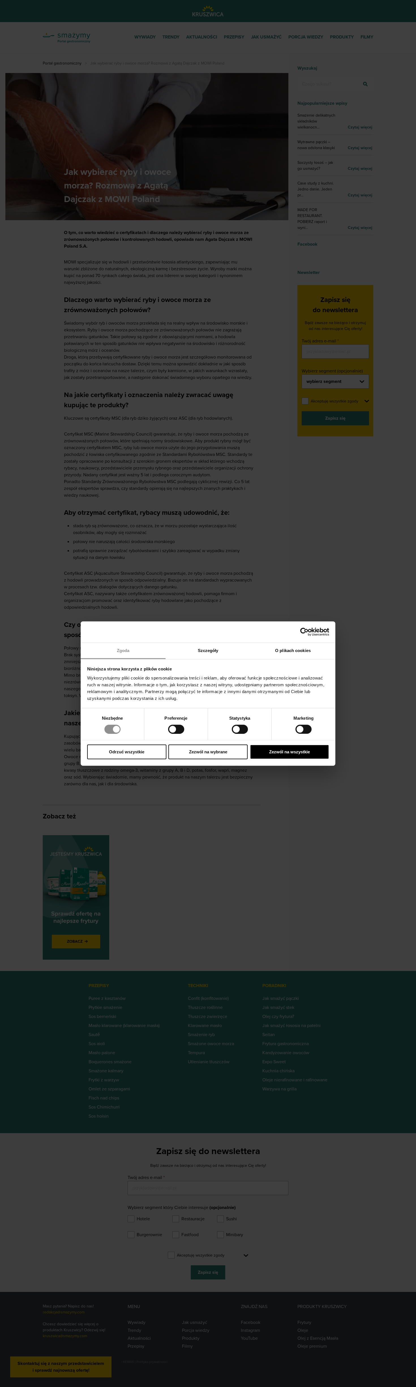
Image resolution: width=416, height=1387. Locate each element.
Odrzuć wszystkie (126, 751)
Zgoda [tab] (123, 650)
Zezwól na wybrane (208, 751)
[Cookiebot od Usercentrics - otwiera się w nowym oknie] (304, 632)
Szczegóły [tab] (208, 650)
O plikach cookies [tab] (293, 650)
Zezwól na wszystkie (289, 751)
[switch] (176, 729)
